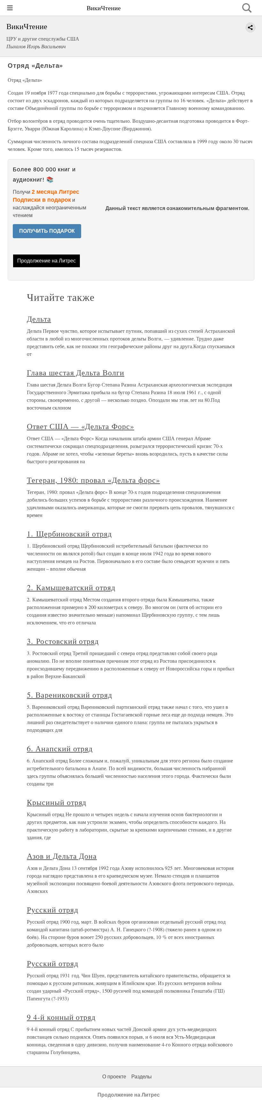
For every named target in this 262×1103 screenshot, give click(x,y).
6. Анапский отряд (60, 748)
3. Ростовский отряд (63, 641)
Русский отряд (52, 909)
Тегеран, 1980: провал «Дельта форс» (93, 480)
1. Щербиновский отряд (69, 533)
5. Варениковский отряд (69, 695)
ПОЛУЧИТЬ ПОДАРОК (47, 231)
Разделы (141, 1076)
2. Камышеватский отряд (71, 587)
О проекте (114, 1076)
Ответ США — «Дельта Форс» (80, 426)
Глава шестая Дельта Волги (75, 372)
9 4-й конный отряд (61, 1017)
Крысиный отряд (56, 802)
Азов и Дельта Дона (62, 856)
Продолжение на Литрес (46, 260)
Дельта (39, 319)
